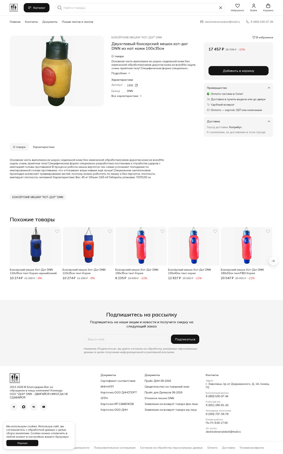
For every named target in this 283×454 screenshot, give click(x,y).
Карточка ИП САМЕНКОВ (117, 404)
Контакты (31, 21)
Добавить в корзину (238, 71)
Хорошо (22, 443)
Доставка (228, 447)
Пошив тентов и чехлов (77, 21)
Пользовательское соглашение (115, 447)
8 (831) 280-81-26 (217, 405)
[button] (237, 7)
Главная (15, 21)
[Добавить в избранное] (57, 231)
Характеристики (43, 147)
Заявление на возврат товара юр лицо (171, 409)
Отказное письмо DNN (159, 398)
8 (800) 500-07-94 (217, 396)
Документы (49, 21)
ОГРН (104, 398)
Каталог (39, 8)
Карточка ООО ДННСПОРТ (119, 392)
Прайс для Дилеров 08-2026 (163, 392)
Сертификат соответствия (118, 381)
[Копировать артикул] (136, 85)
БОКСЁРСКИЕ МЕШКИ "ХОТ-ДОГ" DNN (136, 37)
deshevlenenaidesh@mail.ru (223, 431)
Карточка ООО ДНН (114, 409)
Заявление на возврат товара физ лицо (171, 404)
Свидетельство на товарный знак (167, 386)
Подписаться (185, 339)
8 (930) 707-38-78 (217, 414)
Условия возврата (252, 447)
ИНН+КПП (107, 386)
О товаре (19, 147)
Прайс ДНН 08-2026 (158, 381)
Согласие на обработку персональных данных (171, 447)
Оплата (212, 447)
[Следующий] (273, 260)
